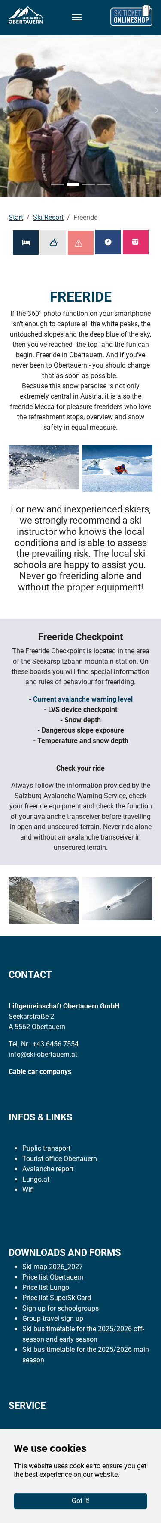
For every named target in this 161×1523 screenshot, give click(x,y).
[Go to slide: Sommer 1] (57, 184)
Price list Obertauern (52, 1277)
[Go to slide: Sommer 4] (103, 184)
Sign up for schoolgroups (60, 1308)
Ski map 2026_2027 (52, 1267)
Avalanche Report (81, 243)
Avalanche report (47, 1169)
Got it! (81, 1501)
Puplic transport (46, 1148)
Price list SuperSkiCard (56, 1298)
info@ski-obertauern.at (43, 1054)
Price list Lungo (45, 1287)
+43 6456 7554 (56, 1044)
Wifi (28, 1190)
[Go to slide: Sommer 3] (88, 184)
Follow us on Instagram (136, 242)
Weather (53, 242)
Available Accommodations (26, 242)
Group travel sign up (52, 1318)
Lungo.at (35, 1179)
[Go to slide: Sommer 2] (73, 184)
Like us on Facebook (108, 242)
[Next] (152, 110)
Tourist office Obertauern (59, 1159)
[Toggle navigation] (77, 17)
